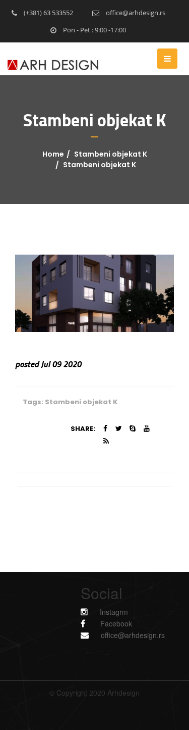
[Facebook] (88, 623)
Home (53, 154)
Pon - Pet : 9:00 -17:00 (93, 29)
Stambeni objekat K (110, 154)
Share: (83, 428)
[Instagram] (90, 611)
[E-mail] (90, 635)
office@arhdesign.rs (134, 12)
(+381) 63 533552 (47, 12)
